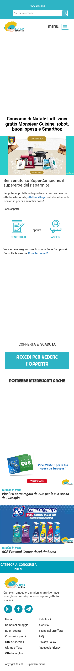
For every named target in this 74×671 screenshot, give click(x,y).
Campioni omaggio (16, 625)
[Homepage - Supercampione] (14, 582)
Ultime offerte (13, 648)
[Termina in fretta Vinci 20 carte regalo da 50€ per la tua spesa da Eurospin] (37, 467)
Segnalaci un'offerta (51, 631)
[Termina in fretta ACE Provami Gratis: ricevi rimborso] (37, 525)
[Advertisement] (37, 71)
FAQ (41, 636)
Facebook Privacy (50, 648)
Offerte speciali (14, 642)
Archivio (44, 625)
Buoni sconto (13, 631)
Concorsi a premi (15, 636)
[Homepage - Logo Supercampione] (13, 26)
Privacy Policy (47, 642)
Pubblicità (45, 619)
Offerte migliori (14, 653)
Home (8, 619)
